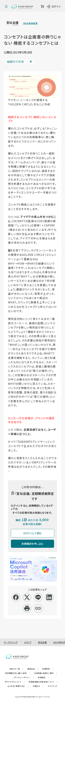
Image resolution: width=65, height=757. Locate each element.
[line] (38, 597)
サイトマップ (52, 686)
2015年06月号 (30, 23)
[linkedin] (49, 597)
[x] (27, 597)
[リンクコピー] (38, 608)
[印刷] (27, 608)
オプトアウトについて (15, 681)
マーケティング (11, 642)
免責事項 (47, 668)
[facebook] (16, 597)
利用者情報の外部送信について (43, 681)
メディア (28, 642)
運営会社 (32, 668)
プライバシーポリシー (24, 677)
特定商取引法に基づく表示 (17, 673)
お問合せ (38, 686)
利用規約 (43, 677)
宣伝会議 (42, 642)
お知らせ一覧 (16, 668)
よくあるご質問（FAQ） (18, 686)
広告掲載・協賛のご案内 (45, 673)
